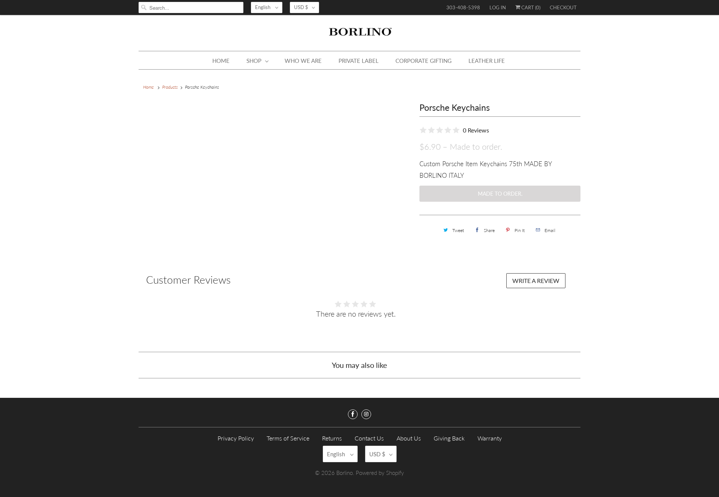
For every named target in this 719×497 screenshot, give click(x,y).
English (263, 7)
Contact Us (369, 438)
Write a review (535, 280)
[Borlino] (359, 34)
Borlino (344, 472)
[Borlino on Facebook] (353, 414)
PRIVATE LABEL (359, 60)
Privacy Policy (236, 438)
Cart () (530, 7)
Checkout (563, 7)
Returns (332, 438)
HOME (221, 60)
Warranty (489, 438)
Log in (497, 7)
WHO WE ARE (303, 60)
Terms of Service (288, 438)
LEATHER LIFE (486, 60)
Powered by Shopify (380, 472)
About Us (409, 438)
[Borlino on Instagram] (366, 414)
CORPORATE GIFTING (423, 60)
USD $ (301, 7)
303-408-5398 (463, 7)
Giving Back (449, 438)
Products (170, 87)
